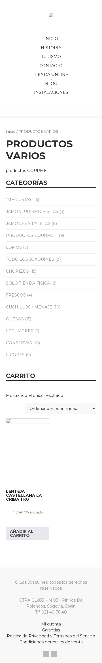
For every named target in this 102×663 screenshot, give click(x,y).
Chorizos (17, 271)
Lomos (14, 247)
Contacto (51, 65)
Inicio (51, 38)
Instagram (54, 654)
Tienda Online (51, 74)
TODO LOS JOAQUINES (30, 259)
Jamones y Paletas (28, 223)
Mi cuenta (51, 624)
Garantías (51, 630)
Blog (51, 83)
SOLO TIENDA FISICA (28, 283)
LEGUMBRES (19, 330)
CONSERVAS (19, 342)
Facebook (46, 654)
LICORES (15, 354)
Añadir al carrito (21, 533)
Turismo (51, 56)
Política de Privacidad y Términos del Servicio (51, 636)
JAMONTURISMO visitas (32, 211)
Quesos (15, 319)
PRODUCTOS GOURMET (31, 235)
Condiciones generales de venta (51, 642)
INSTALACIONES (51, 92)
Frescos (16, 295)
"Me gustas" (19, 199)
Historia (51, 47)
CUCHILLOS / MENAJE (29, 307)
